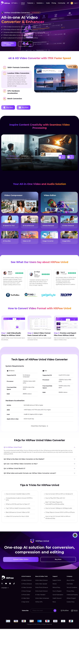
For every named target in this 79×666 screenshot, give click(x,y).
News (54, 598)
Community (61, 3)
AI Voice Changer (26, 587)
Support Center (57, 576)
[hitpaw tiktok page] (14, 580)
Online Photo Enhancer (41, 583)
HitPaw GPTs (38, 598)
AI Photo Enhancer (27, 580)
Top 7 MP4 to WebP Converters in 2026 (18, 504)
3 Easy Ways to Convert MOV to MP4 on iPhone (60, 508)
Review (55, 580)
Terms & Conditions (72, 583)
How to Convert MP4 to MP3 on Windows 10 (59, 490)
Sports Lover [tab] (35, 152)
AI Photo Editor (26, 591)
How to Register (57, 587)
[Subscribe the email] (55, 606)
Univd (23, 3)
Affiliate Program (71, 594)
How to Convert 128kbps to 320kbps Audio (58, 504)
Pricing (54, 3)
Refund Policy (56, 583)
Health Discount (57, 594)
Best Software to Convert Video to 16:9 (17, 508)
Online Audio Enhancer (41, 587)
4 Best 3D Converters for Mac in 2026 (17, 512)
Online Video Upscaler (41, 580)
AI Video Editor (26, 594)
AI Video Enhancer (27, 576)
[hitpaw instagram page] (10, 580)
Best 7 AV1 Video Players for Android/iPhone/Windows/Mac (54, 499)
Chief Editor (70, 580)
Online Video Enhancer (41, 576)
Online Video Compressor (42, 594)
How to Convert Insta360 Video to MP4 (18, 490)
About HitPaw (70, 576)
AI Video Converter (27, 583)
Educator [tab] (46, 152)
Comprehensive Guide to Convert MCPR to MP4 (19, 495)
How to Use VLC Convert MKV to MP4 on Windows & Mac (57, 513)
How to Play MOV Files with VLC (55, 494)
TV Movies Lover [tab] (13, 152)
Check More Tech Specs (38, 422)
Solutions (40, 3)
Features (30, 3)
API (68, 3)
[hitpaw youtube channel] (6, 580)
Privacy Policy (70, 587)
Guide (48, 3)
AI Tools (14, 3)
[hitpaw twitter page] (2, 580)
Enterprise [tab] (25, 152)
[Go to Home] (5, 3)
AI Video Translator (40, 591)
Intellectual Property (72, 591)
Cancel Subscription (58, 591)
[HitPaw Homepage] (7, 574)
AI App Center (25, 598)
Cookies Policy (70, 598)
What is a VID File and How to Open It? (18, 500)
